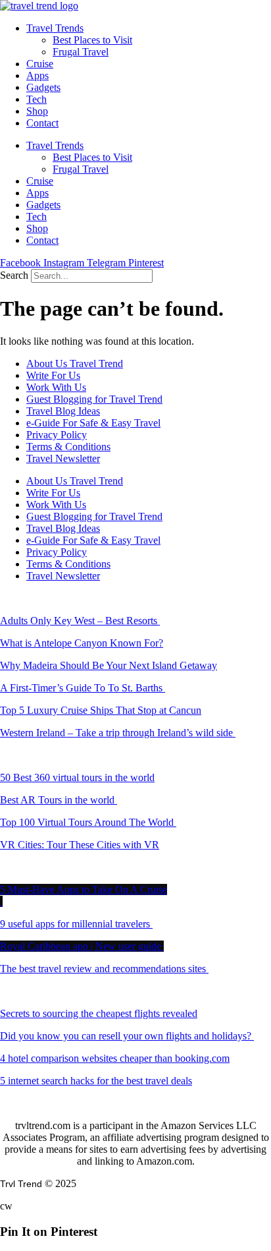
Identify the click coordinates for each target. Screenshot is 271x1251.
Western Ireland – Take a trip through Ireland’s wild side (117, 732)
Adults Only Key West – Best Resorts (80, 620)
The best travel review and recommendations (103, 968)
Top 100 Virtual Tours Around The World (88, 822)
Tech (36, 99)
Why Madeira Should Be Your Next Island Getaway (108, 665)
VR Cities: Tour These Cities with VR (79, 844)
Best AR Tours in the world (58, 799)
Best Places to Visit (92, 39)
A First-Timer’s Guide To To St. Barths (82, 687)
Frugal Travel (81, 51)
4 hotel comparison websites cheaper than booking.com (115, 1058)
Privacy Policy (56, 434)
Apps (37, 75)
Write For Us (53, 375)
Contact (42, 123)
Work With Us (56, 387)
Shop (37, 111)
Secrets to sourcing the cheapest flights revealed (98, 1013)
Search (14, 275)
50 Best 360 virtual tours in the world (77, 777)
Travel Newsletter (63, 458)
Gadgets (43, 87)
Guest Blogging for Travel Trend (94, 399)
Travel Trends (55, 28)
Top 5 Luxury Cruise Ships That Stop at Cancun (100, 710)
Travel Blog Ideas (63, 411)
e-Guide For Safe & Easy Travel (93, 422)
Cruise (39, 63)
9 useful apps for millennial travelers (76, 923)
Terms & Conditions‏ (68, 446)
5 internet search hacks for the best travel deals (96, 1080)
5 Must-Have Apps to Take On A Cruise (83, 889)
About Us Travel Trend (74, 363)
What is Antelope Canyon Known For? (81, 643)
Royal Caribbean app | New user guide (82, 946)
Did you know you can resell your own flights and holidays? (127, 1035)
